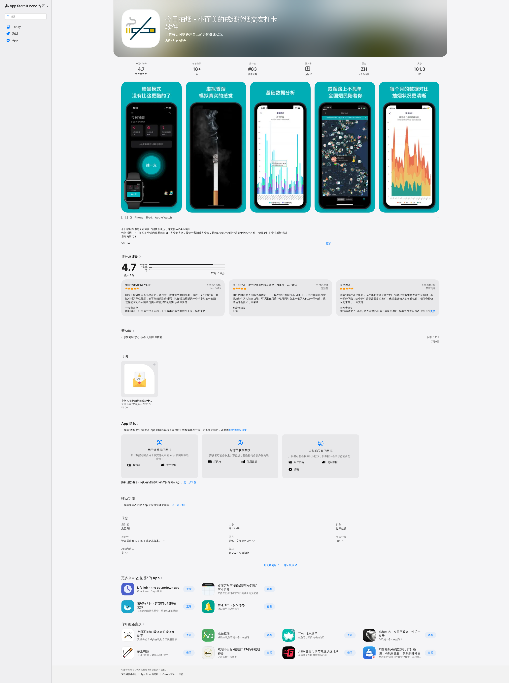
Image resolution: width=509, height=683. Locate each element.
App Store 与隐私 (149, 674)
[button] (25, 27)
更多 (328, 243)
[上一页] (117, 147)
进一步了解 (189, 482)
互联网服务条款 (129, 674)
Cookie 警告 (168, 674)
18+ (338, 540)
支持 (181, 674)
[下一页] (443, 147)
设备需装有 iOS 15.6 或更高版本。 (141, 540)
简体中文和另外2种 (240, 540)
